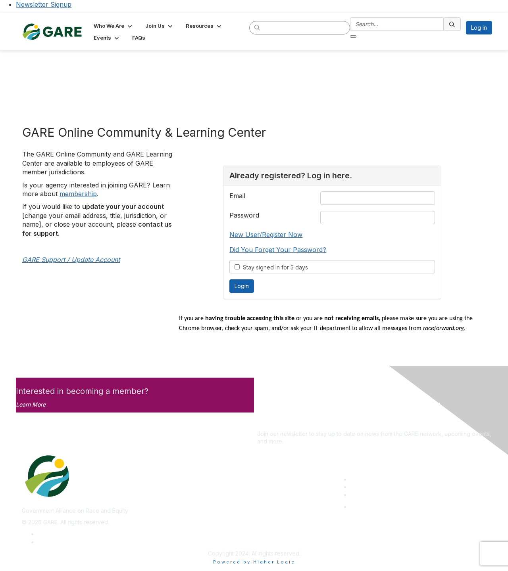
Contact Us (364, 494)
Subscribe (270, 421)
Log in (479, 27)
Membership (366, 486)
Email (237, 196)
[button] (113, 26)
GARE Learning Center (379, 479)
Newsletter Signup (43, 4)
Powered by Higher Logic (254, 562)
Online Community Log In (382, 506)
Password (244, 215)
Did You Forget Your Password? (277, 250)
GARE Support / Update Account (71, 260)
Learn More (31, 404)
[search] (257, 27)
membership (78, 194)
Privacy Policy (56, 534)
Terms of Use (55, 542)
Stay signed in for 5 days (274, 267)
